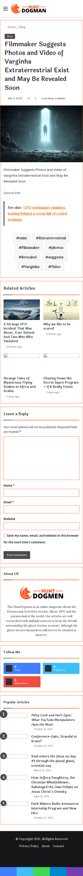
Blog (22, 27)
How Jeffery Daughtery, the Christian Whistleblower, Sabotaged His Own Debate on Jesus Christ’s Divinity (54, 784)
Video (56, 266)
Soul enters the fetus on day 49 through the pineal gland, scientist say (53, 761)
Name (9, 486)
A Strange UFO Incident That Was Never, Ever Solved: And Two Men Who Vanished (19, 333)
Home (11, 27)
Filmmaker (30, 247)
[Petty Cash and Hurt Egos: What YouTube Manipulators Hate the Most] (16, 721)
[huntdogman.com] (28, 8)
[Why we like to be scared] (61, 309)
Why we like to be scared (57, 326)
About (46, 846)
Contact (58, 846)
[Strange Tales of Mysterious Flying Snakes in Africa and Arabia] (22, 363)
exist (23, 238)
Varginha (31, 266)
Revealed (29, 257)
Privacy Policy (29, 846)
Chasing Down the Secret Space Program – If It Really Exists (61, 382)
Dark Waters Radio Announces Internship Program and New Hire (55, 808)
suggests (56, 257)
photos (57, 247)
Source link (12, 192)
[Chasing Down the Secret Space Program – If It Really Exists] (61, 363)
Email (9, 502)
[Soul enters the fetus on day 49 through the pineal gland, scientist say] (16, 762)
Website (9, 519)
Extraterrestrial (52, 238)
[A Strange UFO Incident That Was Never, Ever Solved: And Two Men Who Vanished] (22, 309)
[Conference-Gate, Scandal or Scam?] (16, 742)
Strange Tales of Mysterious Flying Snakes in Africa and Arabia (20, 384)
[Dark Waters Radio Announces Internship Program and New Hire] (16, 809)
